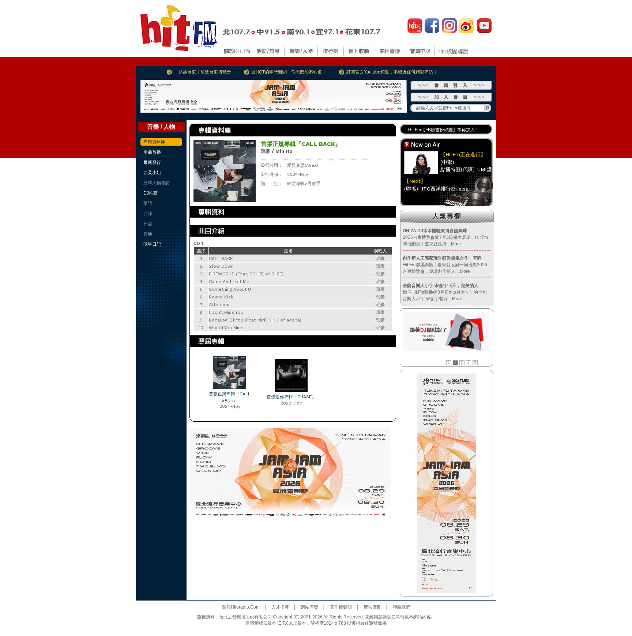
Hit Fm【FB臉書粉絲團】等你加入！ (443, 128)
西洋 (147, 213)
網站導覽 (309, 607)
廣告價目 (372, 607)
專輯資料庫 (154, 141)
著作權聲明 (341, 607)
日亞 (147, 223)
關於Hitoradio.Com (241, 607)
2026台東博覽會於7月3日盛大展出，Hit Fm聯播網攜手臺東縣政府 (445, 237)
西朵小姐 (152, 172)
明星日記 (152, 244)
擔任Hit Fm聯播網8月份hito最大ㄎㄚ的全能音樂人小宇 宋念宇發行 (445, 292)
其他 (147, 234)
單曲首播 (152, 152)
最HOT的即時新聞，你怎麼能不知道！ (288, 72)
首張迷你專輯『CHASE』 (291, 396)
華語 (147, 203)
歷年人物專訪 (156, 182)
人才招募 (280, 607)
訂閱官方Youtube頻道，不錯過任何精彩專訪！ (391, 72)
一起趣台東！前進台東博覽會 (202, 72)
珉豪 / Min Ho (277, 151)
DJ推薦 (150, 193)
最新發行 (152, 162)
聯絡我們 (401, 607)
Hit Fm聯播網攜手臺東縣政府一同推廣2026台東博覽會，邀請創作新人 (445, 265)
